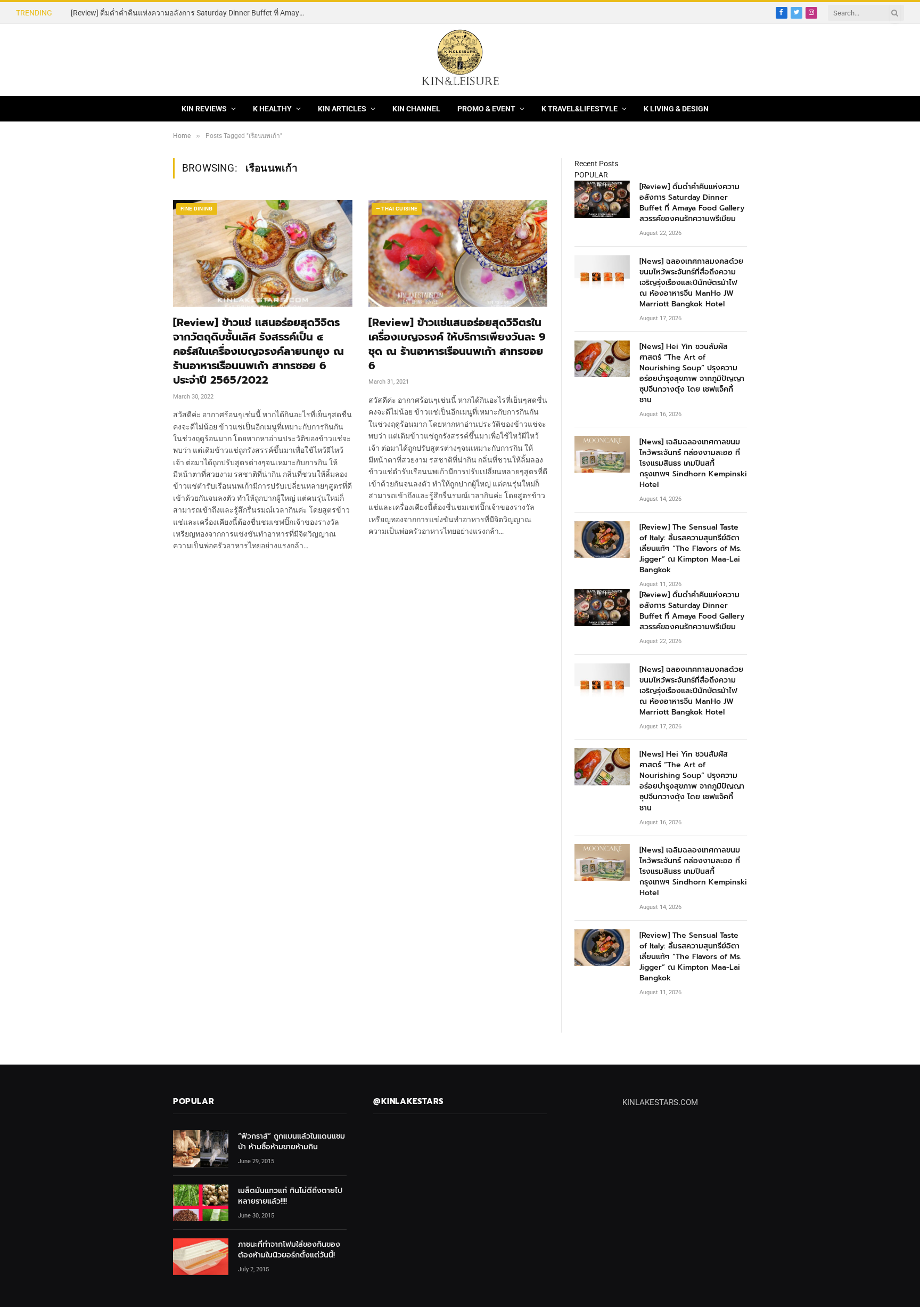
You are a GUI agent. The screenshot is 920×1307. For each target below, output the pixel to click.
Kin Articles (342, 108)
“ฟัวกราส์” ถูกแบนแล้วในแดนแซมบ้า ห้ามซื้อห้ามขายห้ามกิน (291, 1141)
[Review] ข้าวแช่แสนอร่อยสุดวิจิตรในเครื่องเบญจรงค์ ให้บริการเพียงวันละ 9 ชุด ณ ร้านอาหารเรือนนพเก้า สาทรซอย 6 (457, 344)
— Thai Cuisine (397, 209)
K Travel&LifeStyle (579, 108)
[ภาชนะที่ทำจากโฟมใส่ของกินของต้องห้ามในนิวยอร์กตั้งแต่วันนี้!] (200, 1256)
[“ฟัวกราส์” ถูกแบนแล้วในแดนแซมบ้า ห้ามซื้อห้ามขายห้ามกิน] (200, 1148)
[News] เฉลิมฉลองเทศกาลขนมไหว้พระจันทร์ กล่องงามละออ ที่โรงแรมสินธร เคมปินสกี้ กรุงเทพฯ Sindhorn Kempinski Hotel (693, 463)
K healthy (272, 108)
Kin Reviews (204, 108)
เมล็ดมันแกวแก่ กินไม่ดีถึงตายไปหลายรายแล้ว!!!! (290, 1196)
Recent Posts (596, 163)
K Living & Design (676, 108)
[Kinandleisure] (460, 60)
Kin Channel (416, 108)
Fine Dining (196, 209)
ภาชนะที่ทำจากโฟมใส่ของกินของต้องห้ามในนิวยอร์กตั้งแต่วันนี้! (289, 1250)
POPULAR (591, 175)
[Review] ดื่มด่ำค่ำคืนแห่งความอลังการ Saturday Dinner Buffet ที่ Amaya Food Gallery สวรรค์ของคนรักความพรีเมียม (691, 203)
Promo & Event (486, 108)
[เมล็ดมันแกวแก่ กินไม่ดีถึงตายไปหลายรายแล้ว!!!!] (200, 1202)
